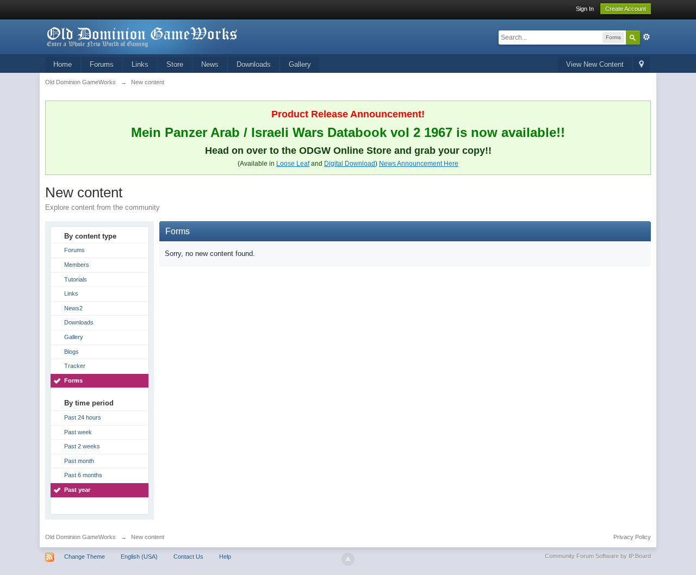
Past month (79, 461)
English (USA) (139, 556)
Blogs (71, 351)
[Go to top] (348, 559)
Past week (78, 432)
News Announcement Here (418, 163)
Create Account (625, 8)
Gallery (300, 64)
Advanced (646, 37)
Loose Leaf (292, 163)
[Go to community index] (142, 36)
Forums (102, 64)
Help (225, 556)
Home (62, 64)
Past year (77, 489)
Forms (73, 380)
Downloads (254, 64)
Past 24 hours (82, 417)
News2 (73, 308)
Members (76, 264)
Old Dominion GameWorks (80, 537)
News (210, 64)
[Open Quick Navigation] (641, 65)
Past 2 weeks (82, 446)
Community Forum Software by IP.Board (598, 556)
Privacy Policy (632, 537)
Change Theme (84, 556)
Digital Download (349, 163)
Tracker (74, 365)
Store (174, 64)
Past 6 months (83, 475)
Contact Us (188, 556)
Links (140, 64)
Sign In (585, 8)
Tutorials (75, 279)
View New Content (595, 64)
